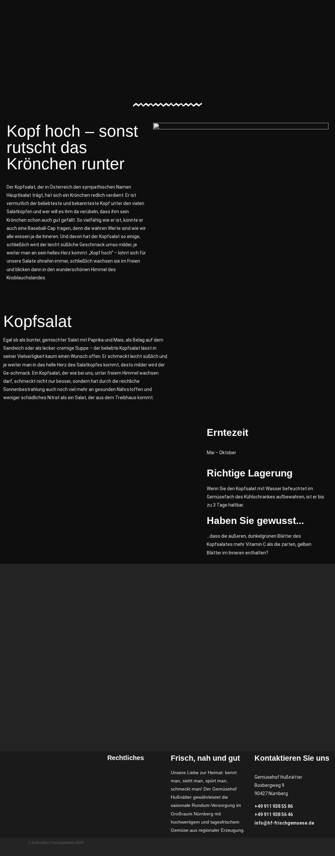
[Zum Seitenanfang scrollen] (2, 851)
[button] (261, 7)
